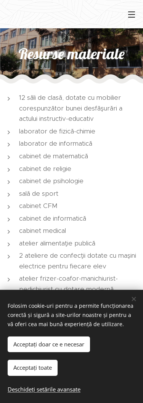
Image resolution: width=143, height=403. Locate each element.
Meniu (131, 14)
